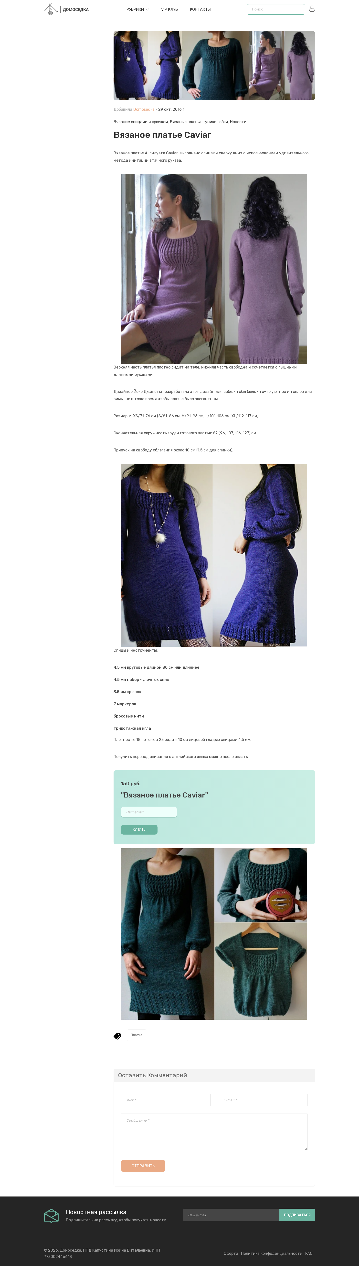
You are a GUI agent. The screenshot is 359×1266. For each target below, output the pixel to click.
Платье (137, 1035)
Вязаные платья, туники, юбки (199, 122)
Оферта (231, 1253)
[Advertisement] (75, 142)
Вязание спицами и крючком (141, 122)
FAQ (309, 1253)
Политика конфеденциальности (271, 1253)
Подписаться (297, 1215)
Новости (238, 122)
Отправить (143, 1166)
